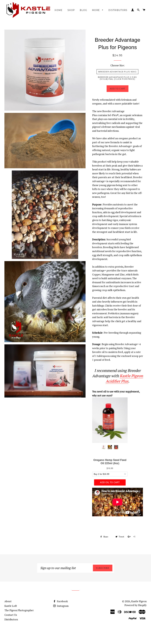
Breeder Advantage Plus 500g (117, 71)
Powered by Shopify (135, 605)
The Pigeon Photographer (19, 610)
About (8, 601)
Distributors (117, 10)
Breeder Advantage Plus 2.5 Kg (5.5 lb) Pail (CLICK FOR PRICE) (117, 78)
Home (59, 10)
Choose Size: (117, 65)
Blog (83, 10)
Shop (71, 10)
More (96, 10)
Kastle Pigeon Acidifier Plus (124, 378)
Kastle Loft (10, 606)
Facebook (62, 601)
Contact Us (10, 615)
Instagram (62, 606)
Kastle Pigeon (139, 601)
